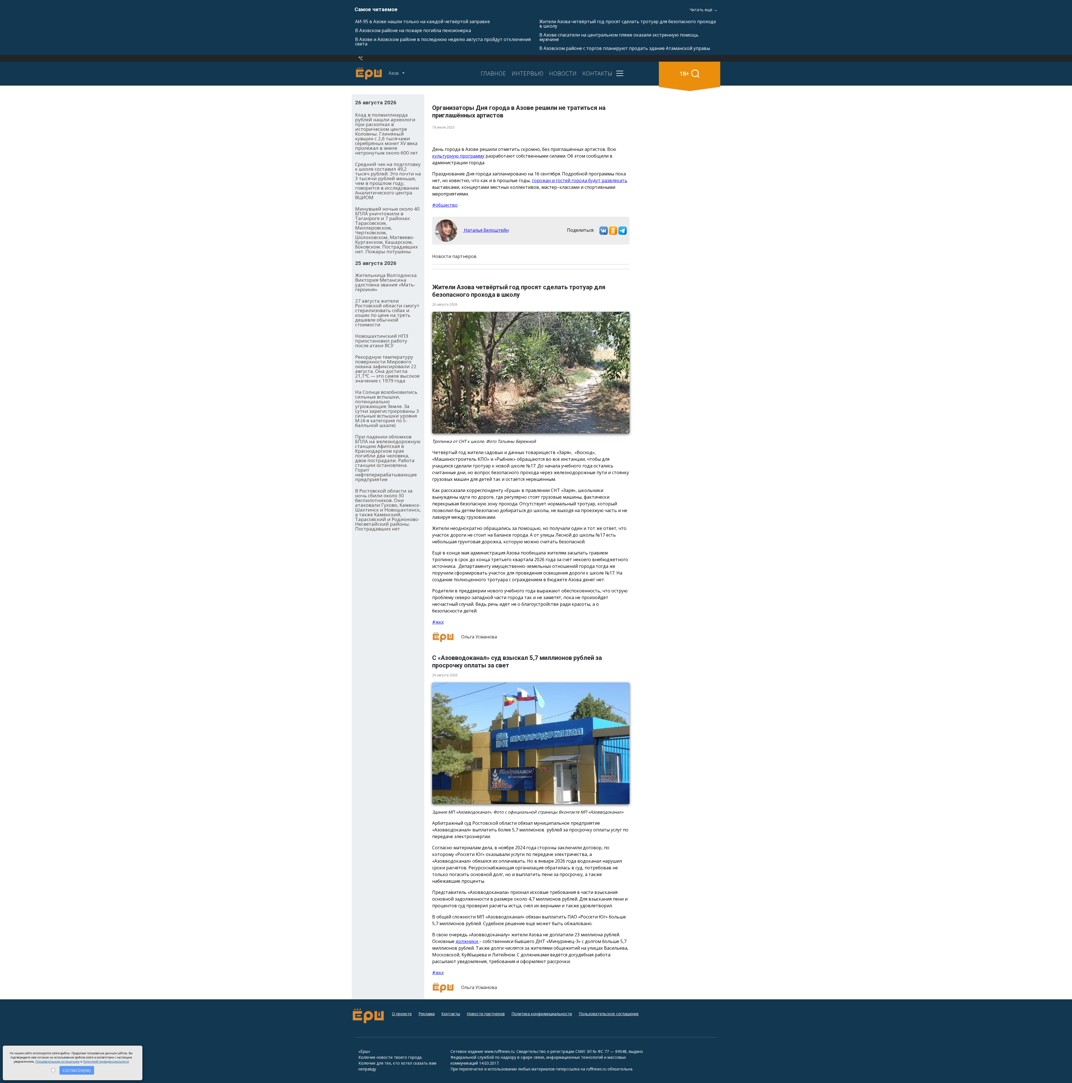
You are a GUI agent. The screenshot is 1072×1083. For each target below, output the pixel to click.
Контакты (450, 1013)
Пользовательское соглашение (609, 1013)
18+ (684, 73)
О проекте (402, 1013)
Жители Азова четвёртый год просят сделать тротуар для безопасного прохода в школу (627, 23)
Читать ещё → (703, 9)
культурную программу (458, 156)
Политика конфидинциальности (541, 1013)
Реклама (426, 1013)
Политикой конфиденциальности (106, 1061)
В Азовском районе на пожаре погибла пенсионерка (413, 30)
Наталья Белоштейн (486, 230)
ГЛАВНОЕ (493, 73)
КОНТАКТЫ (597, 73)
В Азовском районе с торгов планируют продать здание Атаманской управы (624, 48)
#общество (445, 205)
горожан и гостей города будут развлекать (579, 180)
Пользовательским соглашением (57, 1061)
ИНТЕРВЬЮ (528, 73)
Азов (394, 73)
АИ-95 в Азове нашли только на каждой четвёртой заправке (422, 21)
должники (467, 941)
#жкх (438, 622)
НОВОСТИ (563, 73)
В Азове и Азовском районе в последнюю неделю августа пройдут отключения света (443, 41)
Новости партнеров (486, 1013)
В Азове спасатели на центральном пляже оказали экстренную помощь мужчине (618, 37)
